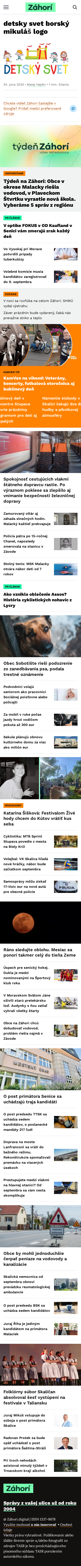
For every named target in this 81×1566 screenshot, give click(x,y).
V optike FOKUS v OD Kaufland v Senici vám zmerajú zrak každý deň (37, 231)
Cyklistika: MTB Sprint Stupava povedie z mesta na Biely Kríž (24, 841)
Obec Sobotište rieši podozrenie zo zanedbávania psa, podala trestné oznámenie (37, 669)
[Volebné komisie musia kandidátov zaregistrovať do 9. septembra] (66, 277)
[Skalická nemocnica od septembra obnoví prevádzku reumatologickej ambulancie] (66, 1284)
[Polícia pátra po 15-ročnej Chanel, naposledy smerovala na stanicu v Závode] (66, 544)
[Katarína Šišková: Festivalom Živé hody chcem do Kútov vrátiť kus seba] (40, 778)
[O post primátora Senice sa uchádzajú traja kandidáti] (40, 1069)
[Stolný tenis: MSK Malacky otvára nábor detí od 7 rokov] (66, 569)
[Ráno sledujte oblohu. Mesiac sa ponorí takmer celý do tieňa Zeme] (40, 922)
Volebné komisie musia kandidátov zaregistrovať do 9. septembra (24, 276)
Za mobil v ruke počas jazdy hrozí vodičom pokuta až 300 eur (22, 719)
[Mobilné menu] (6, 7)
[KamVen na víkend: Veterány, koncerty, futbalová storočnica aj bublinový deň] (40, 345)
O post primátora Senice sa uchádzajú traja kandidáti (32, 1099)
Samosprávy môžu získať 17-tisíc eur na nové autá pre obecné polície (24, 886)
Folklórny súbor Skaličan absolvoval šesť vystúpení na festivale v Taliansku (34, 1397)
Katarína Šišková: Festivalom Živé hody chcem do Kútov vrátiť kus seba (39, 818)
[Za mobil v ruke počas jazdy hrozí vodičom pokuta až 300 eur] (66, 720)
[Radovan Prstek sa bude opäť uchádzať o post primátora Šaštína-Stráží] (66, 1443)
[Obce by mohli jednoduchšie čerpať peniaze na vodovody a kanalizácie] (40, 1226)
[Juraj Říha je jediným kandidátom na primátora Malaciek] (66, 1329)
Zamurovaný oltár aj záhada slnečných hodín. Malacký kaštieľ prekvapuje (27, 518)
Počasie (11, 294)
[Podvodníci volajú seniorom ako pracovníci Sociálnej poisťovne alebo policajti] (66, 695)
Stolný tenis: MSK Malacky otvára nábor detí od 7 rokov (26, 569)
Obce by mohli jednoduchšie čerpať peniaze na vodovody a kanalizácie (35, 1259)
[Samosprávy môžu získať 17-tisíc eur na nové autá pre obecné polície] (66, 887)
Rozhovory (13, 805)
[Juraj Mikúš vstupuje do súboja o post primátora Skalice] (66, 1420)
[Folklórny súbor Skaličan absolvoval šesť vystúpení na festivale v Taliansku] (40, 1365)
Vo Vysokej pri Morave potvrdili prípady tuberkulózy (22, 254)
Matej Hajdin (36, 84)
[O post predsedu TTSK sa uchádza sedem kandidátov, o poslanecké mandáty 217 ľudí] (66, 1122)
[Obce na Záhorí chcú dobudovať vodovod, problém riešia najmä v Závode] (66, 1031)
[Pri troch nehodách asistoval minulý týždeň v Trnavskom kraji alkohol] (66, 1466)
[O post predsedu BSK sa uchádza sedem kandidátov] (66, 1308)
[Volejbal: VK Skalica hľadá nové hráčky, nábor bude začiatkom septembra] (66, 864)
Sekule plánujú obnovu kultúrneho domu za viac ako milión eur (24, 742)
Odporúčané (14, 173)
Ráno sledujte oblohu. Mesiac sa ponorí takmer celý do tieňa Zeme (39, 952)
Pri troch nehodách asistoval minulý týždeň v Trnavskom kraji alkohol (25, 1465)
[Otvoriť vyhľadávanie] (75, 7)
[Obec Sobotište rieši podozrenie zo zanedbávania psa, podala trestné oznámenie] (40, 636)
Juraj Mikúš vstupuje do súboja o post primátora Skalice (24, 1420)
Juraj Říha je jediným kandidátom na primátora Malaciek (25, 1329)
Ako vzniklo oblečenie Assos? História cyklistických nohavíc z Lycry (37, 600)
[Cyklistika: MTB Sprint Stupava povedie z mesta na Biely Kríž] (66, 842)
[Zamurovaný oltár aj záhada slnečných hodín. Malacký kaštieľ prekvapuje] (66, 519)
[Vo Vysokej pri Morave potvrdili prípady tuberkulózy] (66, 254)
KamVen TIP (11, 372)
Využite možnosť (30, 1524)
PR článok (12, 217)
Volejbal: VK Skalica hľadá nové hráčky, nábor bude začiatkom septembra (25, 864)
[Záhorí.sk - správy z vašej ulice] (40, 7)
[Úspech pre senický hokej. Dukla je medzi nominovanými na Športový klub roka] (66, 975)
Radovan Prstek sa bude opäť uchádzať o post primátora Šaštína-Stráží (24, 1443)
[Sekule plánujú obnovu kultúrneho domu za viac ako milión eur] (66, 742)
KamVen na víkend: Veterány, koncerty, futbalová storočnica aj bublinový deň (39, 383)
